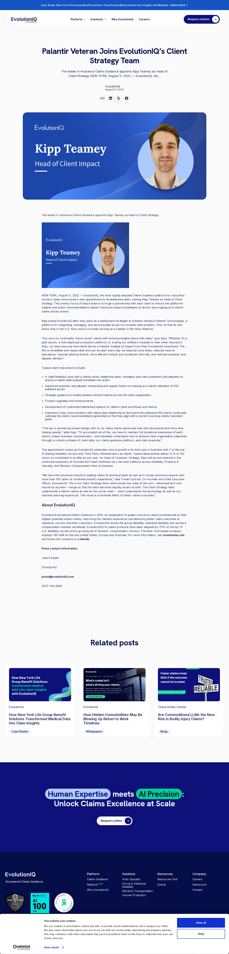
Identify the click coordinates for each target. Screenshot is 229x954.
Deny (201, 933)
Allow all (201, 922)
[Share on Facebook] (126, 98)
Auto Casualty (131, 879)
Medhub (95, 884)
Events (161, 884)
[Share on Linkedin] (110, 98)
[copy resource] (102, 98)
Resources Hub (167, 879)
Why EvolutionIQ (122, 19)
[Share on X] (118, 98)
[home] (24, 19)
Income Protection (134, 895)
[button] (78, 19)
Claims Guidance (97, 879)
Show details (51, 947)
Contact (197, 889)
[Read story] (40, 701)
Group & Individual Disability (134, 885)
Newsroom (199, 884)
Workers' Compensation (137, 891)
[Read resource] (188, 701)
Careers (144, 19)
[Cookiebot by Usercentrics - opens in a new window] (21, 947)
